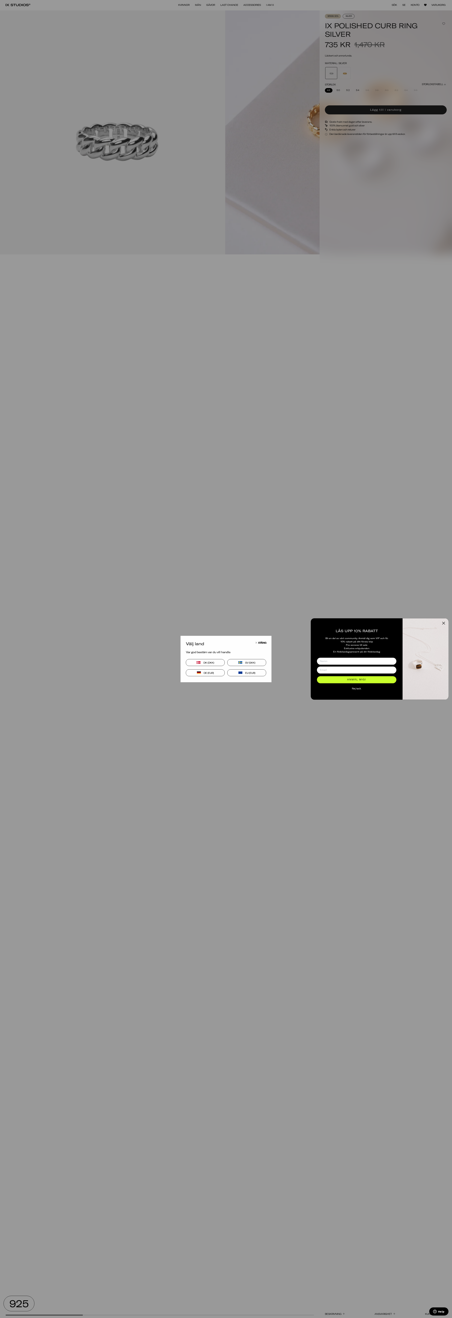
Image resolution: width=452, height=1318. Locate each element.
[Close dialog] (444, 623)
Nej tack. (357, 688)
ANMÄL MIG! (356, 679)
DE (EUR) (209, 672)
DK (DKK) (208, 662)
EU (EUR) (250, 672)
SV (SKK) (250, 662)
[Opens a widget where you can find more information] (438, 1311)
